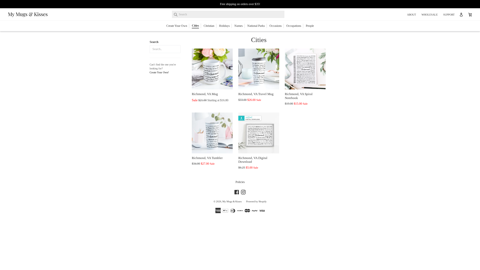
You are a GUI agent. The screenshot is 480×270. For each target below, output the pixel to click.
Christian (209, 25)
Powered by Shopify (256, 201)
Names (238, 25)
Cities (195, 25)
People (310, 25)
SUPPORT (449, 14)
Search (154, 42)
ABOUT (411, 14)
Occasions (275, 25)
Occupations (293, 25)
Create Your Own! (159, 72)
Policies (240, 182)
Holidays (224, 25)
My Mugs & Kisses (232, 201)
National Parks (256, 25)
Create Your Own (176, 25)
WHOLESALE (430, 14)
